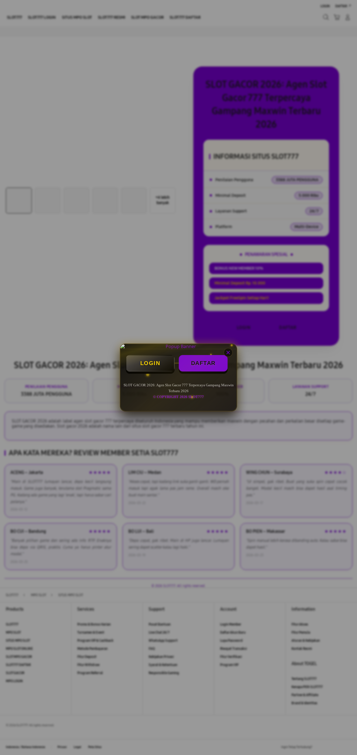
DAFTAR (203, 363)
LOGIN (150, 363)
